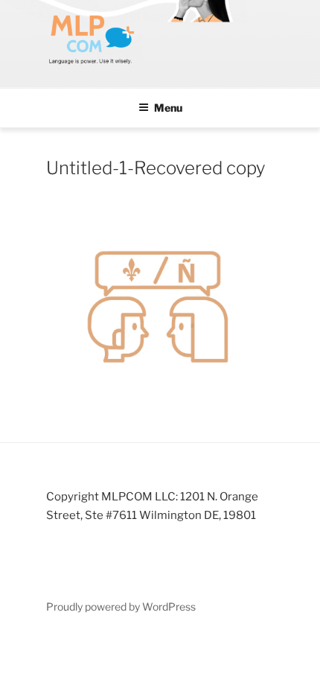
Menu (168, 107)
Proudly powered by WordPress (121, 606)
